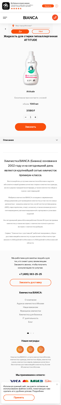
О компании (30, 300)
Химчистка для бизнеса (30, 314)
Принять (19, 397)
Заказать (30, 126)
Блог (30, 322)
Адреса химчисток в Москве (30, 303)
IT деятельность (30, 318)
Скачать (48, 6)
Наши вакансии (30, 307)
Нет (41, 31)
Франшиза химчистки (30, 311)
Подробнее (38, 391)
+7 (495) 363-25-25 (30, 274)
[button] (28, 333)
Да (20, 31)
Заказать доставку (30, 282)
